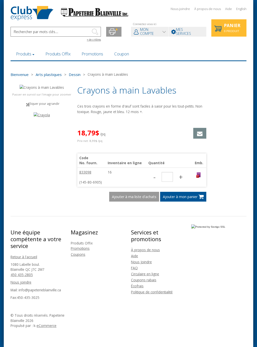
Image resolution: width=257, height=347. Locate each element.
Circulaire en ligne (145, 274)
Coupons (78, 254)
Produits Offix (58, 54)
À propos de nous (207, 9)
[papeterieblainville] (70, 13)
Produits (23, 54)
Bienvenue (20, 74)
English (241, 9)
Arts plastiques (49, 74)
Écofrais (137, 286)
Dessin (75, 74)
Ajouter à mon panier (181, 196)
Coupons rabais (143, 280)
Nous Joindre (141, 261)
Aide (228, 9)
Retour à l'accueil (24, 256)
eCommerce (46, 325)
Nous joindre (180, 9)
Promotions (92, 54)
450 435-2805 (22, 274)
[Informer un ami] (199, 133)
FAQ (134, 268)
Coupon (121, 54)
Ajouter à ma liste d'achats (134, 196)
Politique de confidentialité (152, 292)
